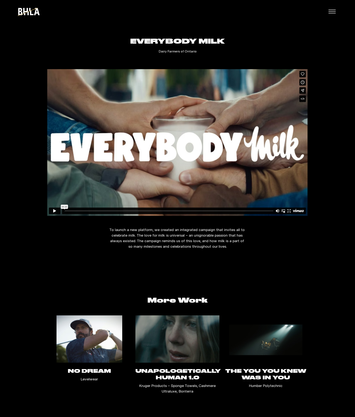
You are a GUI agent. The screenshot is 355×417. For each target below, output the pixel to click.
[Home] (29, 11)
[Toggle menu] (332, 11)
